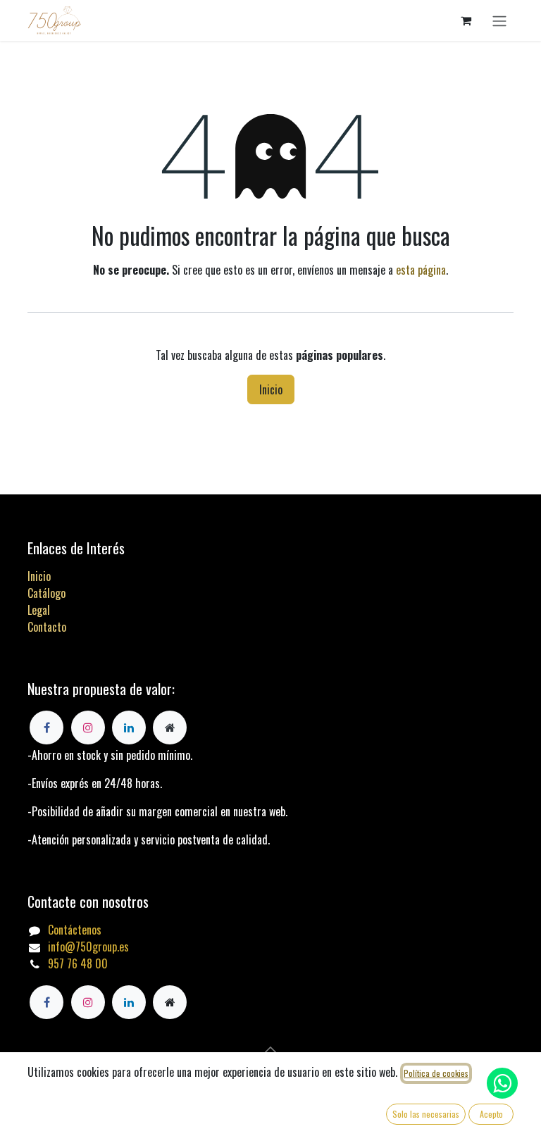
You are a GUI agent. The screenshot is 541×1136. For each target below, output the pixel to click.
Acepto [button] (491, 1114)
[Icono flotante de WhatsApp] (502, 1083)
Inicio (270, 389)
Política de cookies (436, 1073)
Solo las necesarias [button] (425, 1114)
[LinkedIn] (129, 1002)
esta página (421, 269)
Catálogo (46, 593)
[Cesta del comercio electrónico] (466, 20)
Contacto (46, 626)
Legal (38, 609)
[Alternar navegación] (499, 20)
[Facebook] (46, 1002)
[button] (270, 1049)
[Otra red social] (170, 1002)
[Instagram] (88, 1002)
